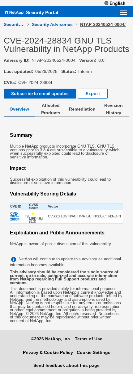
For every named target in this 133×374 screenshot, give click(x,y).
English (117, 3)
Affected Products (50, 109)
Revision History (113, 109)
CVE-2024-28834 (14, 216)
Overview (19, 109)
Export (93, 93)
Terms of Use (88, 338)
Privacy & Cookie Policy (48, 352)
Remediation (82, 109)
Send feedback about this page (66, 365)
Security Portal (42, 12)
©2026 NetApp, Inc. (51, 338)
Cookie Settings (93, 352)
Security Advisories (52, 24)
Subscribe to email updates (40, 93)
